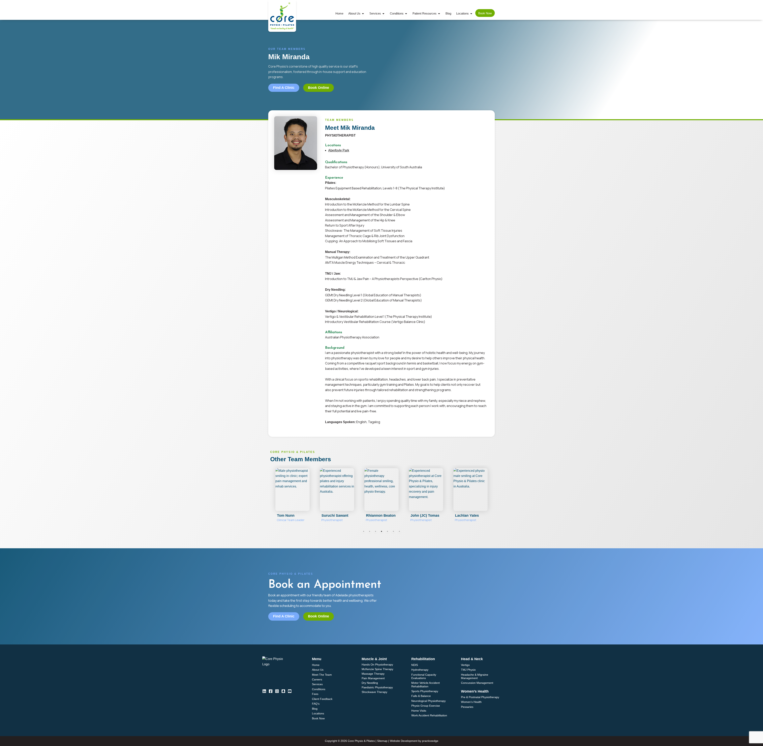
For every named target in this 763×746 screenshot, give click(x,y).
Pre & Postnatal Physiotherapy (480, 697)
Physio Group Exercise (425, 705)
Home (316, 665)
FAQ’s (316, 703)
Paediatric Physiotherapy (377, 687)
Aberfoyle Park (338, 150)
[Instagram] (277, 691)
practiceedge (430, 740)
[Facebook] (271, 691)
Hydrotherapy (419, 669)
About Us (317, 669)
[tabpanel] (292, 497)
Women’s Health (471, 701)
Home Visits (418, 710)
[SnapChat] (283, 691)
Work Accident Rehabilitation (429, 715)
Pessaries (467, 706)
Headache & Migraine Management (474, 676)
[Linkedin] (264, 691)
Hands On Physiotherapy (377, 664)
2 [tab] (370, 531)
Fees (315, 694)
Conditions (318, 689)
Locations (318, 713)
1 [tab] (364, 531)
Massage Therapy (373, 673)
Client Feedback (322, 698)
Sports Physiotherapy (424, 691)
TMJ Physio (468, 669)
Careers (317, 679)
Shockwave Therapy (374, 692)
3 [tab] (376, 531)
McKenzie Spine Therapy (377, 669)
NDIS (414, 665)
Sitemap (382, 740)
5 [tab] (387, 531)
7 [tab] (399, 531)
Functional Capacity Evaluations (423, 676)
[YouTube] (290, 691)
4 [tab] (381, 531)
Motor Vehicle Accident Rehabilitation (425, 684)
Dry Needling (370, 682)
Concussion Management (477, 682)
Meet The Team (322, 674)
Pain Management (373, 678)
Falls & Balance (421, 696)
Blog (315, 708)
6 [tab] (393, 531)
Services (317, 684)
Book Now (318, 718)
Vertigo (465, 665)
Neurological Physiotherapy (428, 700)
